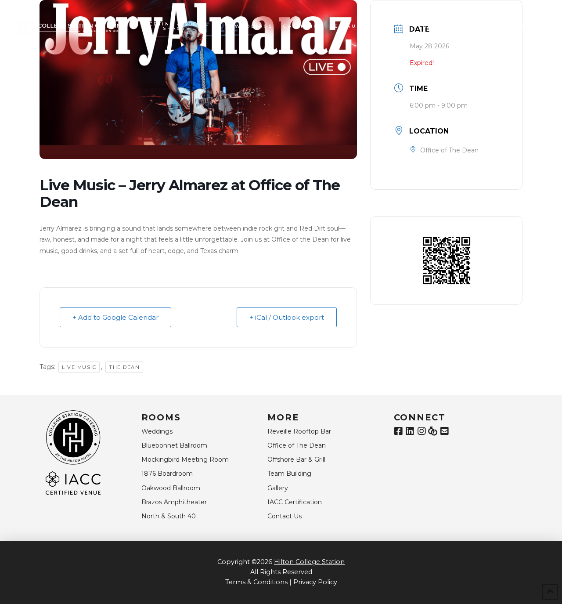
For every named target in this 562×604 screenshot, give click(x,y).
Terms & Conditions (256, 582)
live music (79, 367)
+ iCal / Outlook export (286, 317)
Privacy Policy (315, 582)
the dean (124, 367)
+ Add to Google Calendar (115, 317)
